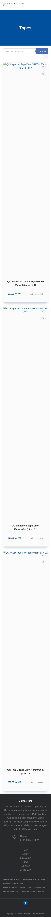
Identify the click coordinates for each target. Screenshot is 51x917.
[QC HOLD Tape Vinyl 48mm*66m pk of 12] (25, 658)
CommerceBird (38, 913)
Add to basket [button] (36, 294)
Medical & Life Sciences (33, 892)
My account (25, 870)
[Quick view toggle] (43, 73)
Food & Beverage (36, 888)
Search (42, 51)
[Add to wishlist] (43, 67)
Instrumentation (11, 880)
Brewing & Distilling (13, 884)
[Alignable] (25, 903)
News (25, 862)
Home (25, 850)
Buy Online (25, 858)
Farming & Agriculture (34, 880)
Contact (25, 866)
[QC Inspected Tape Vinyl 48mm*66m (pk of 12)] (25, 413)
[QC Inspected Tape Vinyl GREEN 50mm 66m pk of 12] (25, 169)
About (25, 854)
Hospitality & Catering (14, 888)
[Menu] (46, 5)
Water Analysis (10, 892)
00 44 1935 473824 (29, 840)
